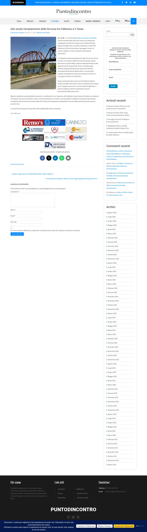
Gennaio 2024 (112, 343)
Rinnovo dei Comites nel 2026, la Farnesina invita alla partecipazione (119, 175)
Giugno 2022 (112, 423)
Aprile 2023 (112, 381)
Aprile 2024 (112, 330)
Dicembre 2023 (113, 347)
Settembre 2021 (113, 460)
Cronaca (42, 21)
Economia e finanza (17, 32)
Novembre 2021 (113, 452)
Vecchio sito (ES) (82, 498)
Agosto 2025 (112, 263)
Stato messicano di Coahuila (87, 38)
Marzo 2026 (112, 233)
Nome (13, 210)
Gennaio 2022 (112, 444)
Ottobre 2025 (112, 254)
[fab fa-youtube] (134, 2)
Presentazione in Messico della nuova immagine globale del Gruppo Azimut (72, 179)
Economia (55, 21)
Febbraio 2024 (113, 339)
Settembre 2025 (113, 259)
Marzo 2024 (112, 334)
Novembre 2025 (113, 250)
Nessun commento (43, 32)
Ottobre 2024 (112, 305)
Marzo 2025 (112, 284)
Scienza (77, 21)
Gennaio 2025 (112, 292)
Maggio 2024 (112, 326)
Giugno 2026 (112, 221)
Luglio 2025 (112, 267)
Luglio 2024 (112, 318)
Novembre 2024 (113, 301)
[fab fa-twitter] (126, 2)
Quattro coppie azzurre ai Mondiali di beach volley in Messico (32, 174)
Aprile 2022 (112, 431)
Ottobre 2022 (112, 406)
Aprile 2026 (112, 229)
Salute (66, 21)
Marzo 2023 (112, 385)
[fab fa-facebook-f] (122, 2)
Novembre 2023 (113, 351)
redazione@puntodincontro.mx (115, 491)
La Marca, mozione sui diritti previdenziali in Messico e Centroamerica (119, 166)
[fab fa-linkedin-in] (130, 2)
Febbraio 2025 (113, 288)
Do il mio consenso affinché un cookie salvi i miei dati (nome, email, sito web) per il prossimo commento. (45, 230)
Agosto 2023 (112, 364)
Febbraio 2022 (113, 439)
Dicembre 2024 (113, 297)
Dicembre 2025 (113, 246)
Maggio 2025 (112, 276)
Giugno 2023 (112, 372)
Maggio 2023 (112, 376)
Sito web (13, 222)
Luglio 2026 (112, 217)
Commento (15, 192)
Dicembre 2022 (113, 397)
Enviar (113, 86)
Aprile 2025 (112, 280)
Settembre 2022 (113, 410)
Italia (19, 21)
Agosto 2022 (112, 414)
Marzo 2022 (112, 435)
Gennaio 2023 (112, 393)
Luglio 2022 (112, 418)
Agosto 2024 (112, 313)
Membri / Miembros (93, 21)
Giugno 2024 (112, 322)
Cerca (108, 31)
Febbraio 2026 (113, 238)
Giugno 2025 (112, 271)
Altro (108, 21)
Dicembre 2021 (113, 448)
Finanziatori (62, 498)
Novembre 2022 (113, 402)
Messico (30, 21)
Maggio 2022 (112, 427)
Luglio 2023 (112, 368)
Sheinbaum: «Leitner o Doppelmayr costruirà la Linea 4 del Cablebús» (119, 156)
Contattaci (61, 489)
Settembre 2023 (113, 360)
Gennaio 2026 (112, 242)
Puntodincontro (111, 173)
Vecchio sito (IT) (82, 493)
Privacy (60, 493)
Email (13, 216)
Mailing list (80, 489)
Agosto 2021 (112, 465)
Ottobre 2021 (112, 456)
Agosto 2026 (112, 212)
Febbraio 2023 (113, 389)
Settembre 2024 (113, 309)
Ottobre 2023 (112, 355)
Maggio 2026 (112, 225)
